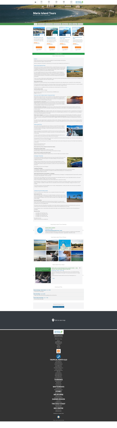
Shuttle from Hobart (57, 24)
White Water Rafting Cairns (58, 367)
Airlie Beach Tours (58, 388)
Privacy (54, 420)
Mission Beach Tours (58, 375)
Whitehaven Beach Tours (58, 389)
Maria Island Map (39, 293)
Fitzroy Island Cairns (58, 374)
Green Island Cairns (58, 366)
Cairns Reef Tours (59, 361)
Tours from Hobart (49, 24)
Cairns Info (58, 371)
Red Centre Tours (58, 411)
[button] (35, 2)
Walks (70, 24)
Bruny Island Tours (58, 381)
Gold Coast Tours (58, 406)
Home (35, 24)
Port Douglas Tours (58, 365)
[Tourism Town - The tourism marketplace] (58, 416)
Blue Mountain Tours (58, 393)
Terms (56, 420)
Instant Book (38, 47)
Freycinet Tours (58, 385)
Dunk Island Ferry (58, 372)
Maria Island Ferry (41, 24)
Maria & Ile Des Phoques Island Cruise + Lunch (65, 38)
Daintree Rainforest (58, 362)
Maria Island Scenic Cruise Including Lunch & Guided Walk (51, 38)
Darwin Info (59, 400)
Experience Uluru (58, 409)
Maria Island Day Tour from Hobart (77, 38)
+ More (53, 278)
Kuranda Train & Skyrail (58, 364)
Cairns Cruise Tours (58, 369)
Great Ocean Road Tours (58, 397)
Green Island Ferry (58, 376)
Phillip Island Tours (58, 396)
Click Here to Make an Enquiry (58, 306)
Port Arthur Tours (58, 383)
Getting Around (65, 24)
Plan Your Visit (80, 24)
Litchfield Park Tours (58, 402)
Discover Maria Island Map (40, 297)
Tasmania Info (58, 382)
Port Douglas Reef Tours (58, 370)
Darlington (75, 24)
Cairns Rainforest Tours (58, 378)
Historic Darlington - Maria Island (42, 290)
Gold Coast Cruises (58, 405)
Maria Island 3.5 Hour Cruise (38, 37)
